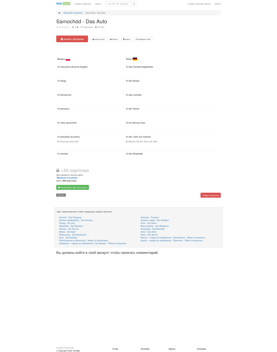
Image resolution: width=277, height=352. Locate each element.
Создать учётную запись (199, 3)
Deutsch (61, 195)
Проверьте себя (144, 39)
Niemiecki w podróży (67, 177)
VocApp (101, 26)
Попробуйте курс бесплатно (73, 187)
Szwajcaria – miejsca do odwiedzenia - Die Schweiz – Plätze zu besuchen (92, 243)
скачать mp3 (99, 39)
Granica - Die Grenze (69, 228)
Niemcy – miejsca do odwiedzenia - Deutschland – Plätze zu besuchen (173, 237)
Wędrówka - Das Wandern (71, 225)
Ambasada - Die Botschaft (152, 228)
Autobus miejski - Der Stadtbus (155, 220)
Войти (218, 3)
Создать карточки (83, 3)
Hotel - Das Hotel (148, 231)
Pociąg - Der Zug (67, 223)
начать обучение (73, 39)
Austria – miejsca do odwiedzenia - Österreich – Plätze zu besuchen (172, 240)
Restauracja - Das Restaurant (72, 234)
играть (127, 39)
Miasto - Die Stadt (67, 231)
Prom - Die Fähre (149, 223)
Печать (114, 39)
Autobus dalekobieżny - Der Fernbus (76, 220)
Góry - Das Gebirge (68, 237)
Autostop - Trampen (150, 217)
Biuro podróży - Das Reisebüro (155, 225)
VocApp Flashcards (65, 347)
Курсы (98, 3)
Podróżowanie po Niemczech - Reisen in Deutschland (83, 240)
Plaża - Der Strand (149, 234)
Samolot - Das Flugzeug (70, 217)
